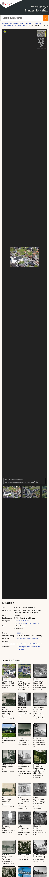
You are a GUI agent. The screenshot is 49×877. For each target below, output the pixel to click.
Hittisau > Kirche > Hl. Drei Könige (27, 623)
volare (28, 24)
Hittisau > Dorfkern (22, 621)
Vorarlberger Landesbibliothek (12, 24)
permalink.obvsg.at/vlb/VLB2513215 (29, 644)
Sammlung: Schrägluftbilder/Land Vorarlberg (21, 24)
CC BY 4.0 (20, 633)
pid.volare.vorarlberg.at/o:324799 (28, 638)
